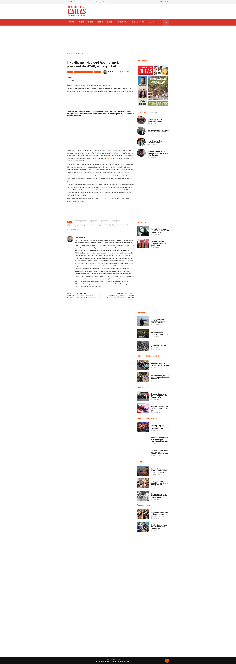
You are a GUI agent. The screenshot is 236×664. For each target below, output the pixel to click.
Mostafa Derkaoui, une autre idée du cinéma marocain (158, 131)
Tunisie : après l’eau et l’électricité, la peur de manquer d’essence (91, 1)
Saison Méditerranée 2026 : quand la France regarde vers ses (159, 470)
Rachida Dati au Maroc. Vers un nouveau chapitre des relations (159, 452)
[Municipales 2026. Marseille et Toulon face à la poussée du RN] (143, 427)
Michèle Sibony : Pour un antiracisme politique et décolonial (160, 377)
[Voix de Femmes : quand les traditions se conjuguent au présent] (143, 483)
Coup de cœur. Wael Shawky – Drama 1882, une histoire (159, 243)
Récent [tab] (143, 112)
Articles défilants (80, 72)
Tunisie (109, 22)
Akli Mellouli (93, 222)
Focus (142, 22)
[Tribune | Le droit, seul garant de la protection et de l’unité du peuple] (143, 408)
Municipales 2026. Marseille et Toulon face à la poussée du (160, 426)
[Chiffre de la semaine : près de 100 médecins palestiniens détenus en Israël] (143, 527)
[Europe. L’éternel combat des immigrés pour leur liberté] (143, 321)
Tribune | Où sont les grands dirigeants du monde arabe (159, 395)
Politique (97, 72)
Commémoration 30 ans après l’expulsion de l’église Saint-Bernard (158, 153)
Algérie (100, 22)
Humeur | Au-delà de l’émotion (158, 346)
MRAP (109, 158)
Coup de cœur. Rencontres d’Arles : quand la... (158, 142)
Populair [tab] (153, 112)
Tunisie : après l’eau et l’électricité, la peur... (156, 120)
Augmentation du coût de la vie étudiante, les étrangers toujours (159, 514)
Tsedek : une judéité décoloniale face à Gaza (160, 364)
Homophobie (104, 222)
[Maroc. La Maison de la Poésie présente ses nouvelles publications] (143, 439)
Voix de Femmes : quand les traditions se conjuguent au (160, 483)
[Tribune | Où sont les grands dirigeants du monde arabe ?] (143, 396)
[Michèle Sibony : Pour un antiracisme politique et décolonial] (143, 377)
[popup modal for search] (166, 22)
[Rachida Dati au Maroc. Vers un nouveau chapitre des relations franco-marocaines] (143, 452)
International (122, 22)
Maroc (90, 22)
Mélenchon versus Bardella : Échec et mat (160, 333)
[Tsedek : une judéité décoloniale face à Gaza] (143, 365)
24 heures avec (155, 448)
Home (71, 53)
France (81, 22)
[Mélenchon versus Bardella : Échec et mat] (143, 333)
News (133, 22)
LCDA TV (151, 22)
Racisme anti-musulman (120, 226)
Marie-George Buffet (75, 226)
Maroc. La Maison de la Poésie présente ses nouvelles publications (159, 439)
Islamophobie (116, 222)
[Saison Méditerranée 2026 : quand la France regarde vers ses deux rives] (143, 471)
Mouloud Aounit (89, 226)
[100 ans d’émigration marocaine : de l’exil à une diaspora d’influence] (143, 496)
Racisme (106, 226)
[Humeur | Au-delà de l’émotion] (143, 346)
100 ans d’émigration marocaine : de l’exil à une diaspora (159, 495)
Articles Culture (156, 227)
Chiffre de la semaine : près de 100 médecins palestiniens (159, 526)
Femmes (153, 373)
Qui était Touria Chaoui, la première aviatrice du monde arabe (160, 230)
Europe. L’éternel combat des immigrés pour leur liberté (159, 321)
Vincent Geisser (73, 229)
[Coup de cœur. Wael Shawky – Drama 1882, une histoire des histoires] (143, 243)
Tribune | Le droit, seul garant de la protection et (159, 408)
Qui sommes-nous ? (113, 659)
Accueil (71, 22)
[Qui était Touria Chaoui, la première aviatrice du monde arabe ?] (143, 231)
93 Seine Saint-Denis (81, 222)
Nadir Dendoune (113, 72)
